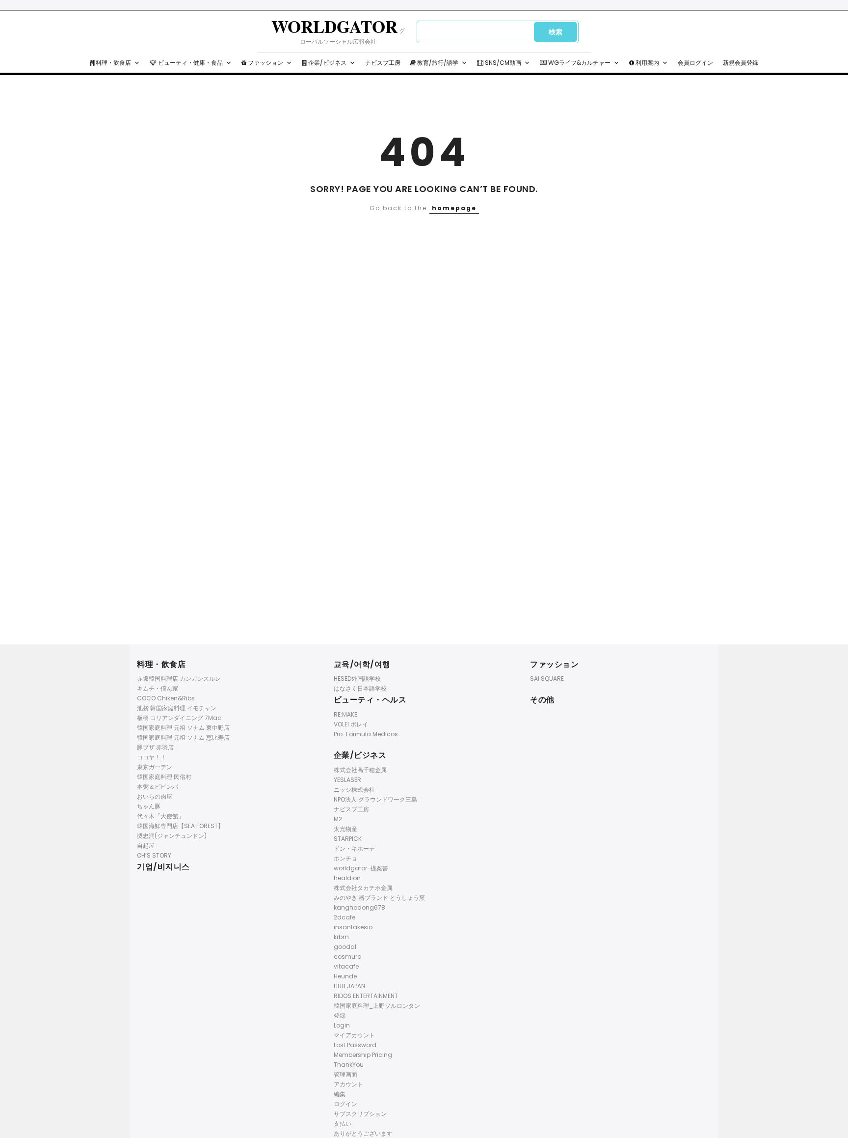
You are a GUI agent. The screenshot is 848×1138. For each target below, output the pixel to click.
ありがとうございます (363, 1133)
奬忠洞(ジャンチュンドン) (172, 836)
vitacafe (346, 966)
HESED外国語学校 (357, 678)
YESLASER (347, 780)
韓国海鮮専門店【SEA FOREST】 (180, 826)
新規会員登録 (740, 62)
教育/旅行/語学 (437, 62)
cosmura (348, 956)
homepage (454, 208)
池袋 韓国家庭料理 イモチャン (176, 708)
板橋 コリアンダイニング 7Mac (179, 718)
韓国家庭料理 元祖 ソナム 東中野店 (183, 727)
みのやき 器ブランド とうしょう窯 (379, 897)
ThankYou (349, 1064)
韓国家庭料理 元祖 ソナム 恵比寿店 (183, 737)
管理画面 (345, 1074)
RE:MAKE (345, 714)
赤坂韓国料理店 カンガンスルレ (179, 678)
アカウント (348, 1084)
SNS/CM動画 (502, 62)
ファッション (264, 62)
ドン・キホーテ (354, 848)
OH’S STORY (154, 855)
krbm (341, 937)
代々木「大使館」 (160, 816)
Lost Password (355, 1045)
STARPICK (348, 838)
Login (342, 1025)
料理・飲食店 (112, 62)
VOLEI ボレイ (351, 724)
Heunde (345, 976)
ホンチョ (345, 858)
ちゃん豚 (148, 806)
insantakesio (353, 927)
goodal (345, 947)
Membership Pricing (363, 1055)
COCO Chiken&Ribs (166, 698)
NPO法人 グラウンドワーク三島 (375, 799)
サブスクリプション (360, 1114)
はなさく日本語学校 (360, 688)
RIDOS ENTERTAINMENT (366, 996)
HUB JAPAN (349, 986)
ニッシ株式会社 (354, 789)
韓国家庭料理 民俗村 (164, 777)
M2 (338, 819)
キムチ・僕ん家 (157, 688)
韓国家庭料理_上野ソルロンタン (377, 1005)
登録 (339, 1015)
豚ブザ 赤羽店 (155, 747)
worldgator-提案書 (361, 868)
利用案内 (646, 62)
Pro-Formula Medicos (366, 734)
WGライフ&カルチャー (578, 62)
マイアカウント (354, 1035)
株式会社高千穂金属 (360, 770)
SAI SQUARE (547, 678)
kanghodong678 (359, 907)
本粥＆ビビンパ (157, 786)
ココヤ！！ (151, 757)
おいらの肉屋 (154, 796)
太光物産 (345, 829)
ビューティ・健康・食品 (190, 62)
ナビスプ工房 (382, 62)
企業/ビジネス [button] (326, 62)
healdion (347, 878)
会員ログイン (695, 62)
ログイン (345, 1104)
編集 (339, 1094)
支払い (342, 1123)
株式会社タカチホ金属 (363, 888)
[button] (137, 63)
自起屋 (146, 845)
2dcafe (344, 917)
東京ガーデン (154, 767)
